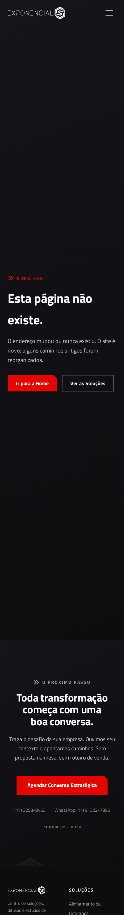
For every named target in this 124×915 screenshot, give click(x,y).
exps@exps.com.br (62, 826)
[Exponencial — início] (36, 13)
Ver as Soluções (88, 383)
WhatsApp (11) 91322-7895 (82, 810)
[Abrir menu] (109, 13)
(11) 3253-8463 (29, 810)
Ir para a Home (32, 383)
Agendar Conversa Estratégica (62, 785)
